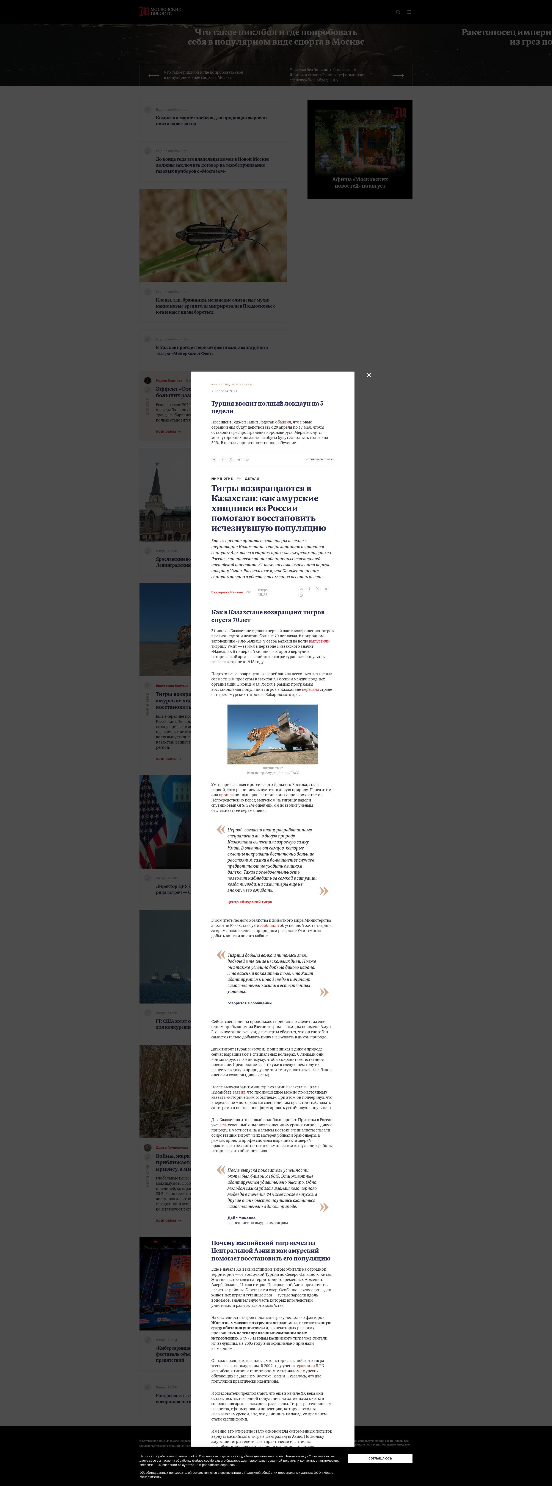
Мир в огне (220, 384)
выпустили (319, 642)
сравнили (306, 1366)
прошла (227, 795)
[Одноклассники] (223, 459)
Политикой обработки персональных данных (278, 1472)
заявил (238, 1093)
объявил (283, 423)
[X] (231, 459)
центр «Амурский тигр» (249, 901)
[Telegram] (239, 459)
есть (224, 1125)
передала (310, 690)
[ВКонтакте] (214, 459)
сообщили (269, 926)
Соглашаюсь (380, 1458)
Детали (252, 478)
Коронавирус (242, 384)
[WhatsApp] (247, 459)
